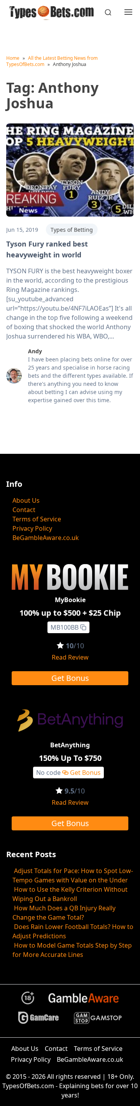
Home (12, 58)
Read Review (70, 657)
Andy (35, 351)
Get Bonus (70, 678)
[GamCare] (38, 1021)
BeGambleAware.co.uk (45, 537)
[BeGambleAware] (83, 1001)
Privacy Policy (32, 528)
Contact (23, 509)
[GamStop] (97, 1021)
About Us (26, 500)
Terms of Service (36, 519)
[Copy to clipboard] (83, 627)
